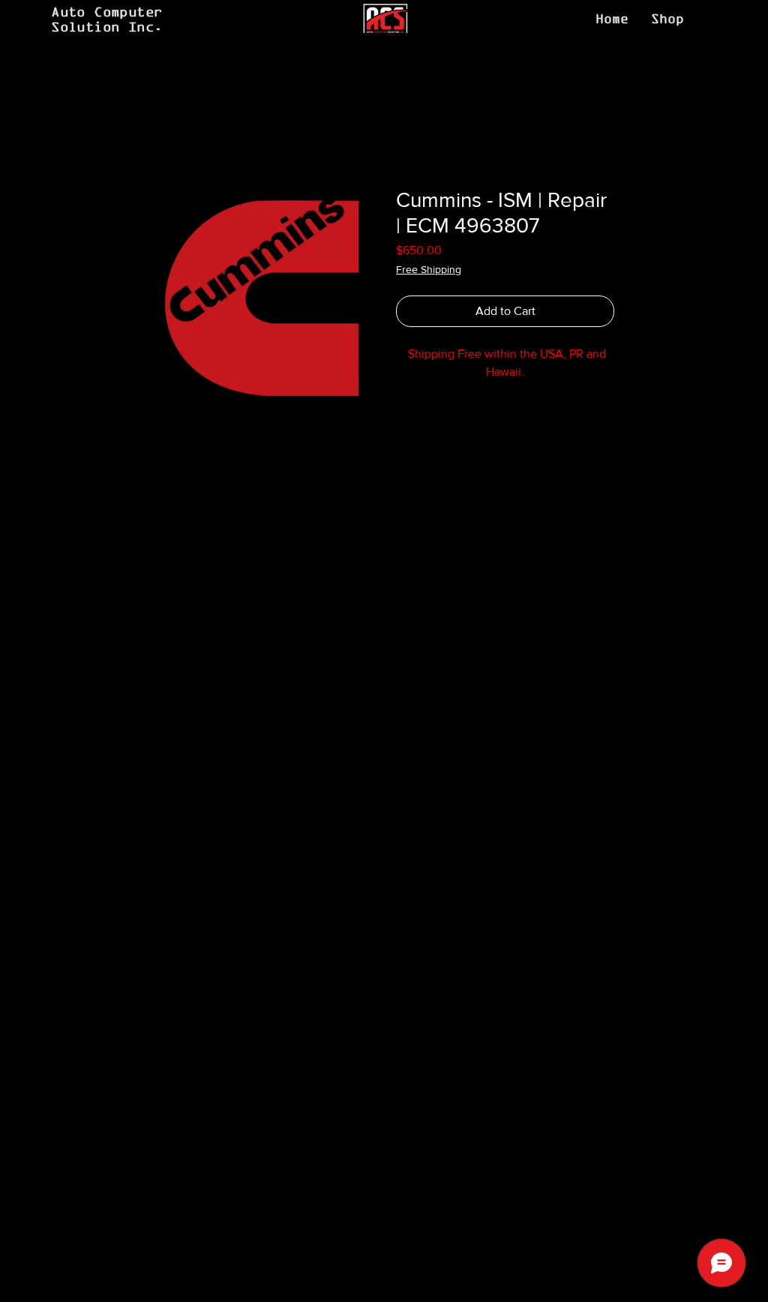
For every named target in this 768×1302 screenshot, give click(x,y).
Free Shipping (428, 269)
